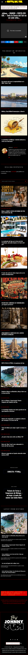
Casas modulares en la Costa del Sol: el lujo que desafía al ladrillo (12, 554)
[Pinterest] (16, 42)
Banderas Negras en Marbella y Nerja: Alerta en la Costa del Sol (14, 392)
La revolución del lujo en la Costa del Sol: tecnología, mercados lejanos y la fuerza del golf (13, 242)
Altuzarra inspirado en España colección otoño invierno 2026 (14, 454)
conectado (13, 171)
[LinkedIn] (15, 640)
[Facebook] (3, 42)
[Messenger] (7, 42)
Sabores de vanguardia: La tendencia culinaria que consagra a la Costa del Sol (14, 419)
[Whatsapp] (20, 42)
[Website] (9, 157)
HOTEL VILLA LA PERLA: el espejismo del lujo (13, 363)
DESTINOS (20, 20)
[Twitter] (12, 42)
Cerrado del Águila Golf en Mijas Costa (10, 563)
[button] (25, 181)
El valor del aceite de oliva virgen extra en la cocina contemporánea (13, 273)
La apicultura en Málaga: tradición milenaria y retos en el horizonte (14, 140)
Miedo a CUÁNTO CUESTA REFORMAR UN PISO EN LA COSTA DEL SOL (13, 212)
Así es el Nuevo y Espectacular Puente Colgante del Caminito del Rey (11, 401)
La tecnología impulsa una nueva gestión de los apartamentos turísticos (14, 410)
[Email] (25, 42)
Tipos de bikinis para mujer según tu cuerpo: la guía (14, 428)
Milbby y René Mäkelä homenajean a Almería (13, 111)
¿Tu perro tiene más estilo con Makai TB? (12, 437)
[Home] (17, 640)
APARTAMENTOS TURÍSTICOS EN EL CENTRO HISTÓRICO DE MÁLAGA (13, 333)
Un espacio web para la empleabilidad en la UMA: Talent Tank (13, 82)
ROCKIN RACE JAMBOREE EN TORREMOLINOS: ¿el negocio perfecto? (13, 303)
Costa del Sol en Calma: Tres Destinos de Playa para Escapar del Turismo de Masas (13, 571)
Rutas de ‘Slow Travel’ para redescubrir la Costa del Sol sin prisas (12, 445)
